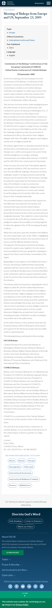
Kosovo (12, 485)
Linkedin (29, 586)
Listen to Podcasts (34, 521)
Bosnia (22, 461)
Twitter (10, 586)
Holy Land (28, 467)
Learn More (12, 552)
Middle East (25, 485)
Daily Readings (15, 521)
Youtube (23, 586)
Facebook (16, 586)
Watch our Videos (25, 527)
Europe (12, 32)
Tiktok (42, 586)
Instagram (35, 586)
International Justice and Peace (22, 40)
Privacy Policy (22, 604)
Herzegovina (14, 467)
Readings (39, 3)
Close (25, 593)
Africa (12, 461)
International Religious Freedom (23, 479)
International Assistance (20, 473)
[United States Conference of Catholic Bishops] (9, 3)
